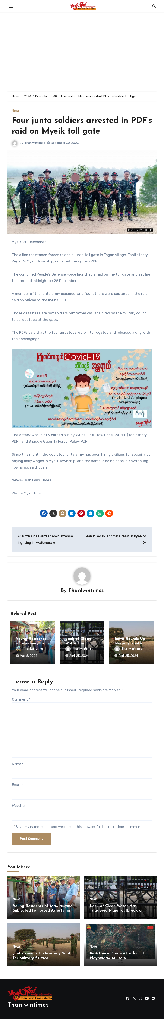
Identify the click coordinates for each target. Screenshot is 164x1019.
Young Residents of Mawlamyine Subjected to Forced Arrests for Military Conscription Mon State (42, 910)
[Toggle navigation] (10, 6)
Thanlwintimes (35, 143)
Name (17, 764)
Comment (21, 699)
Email (17, 785)
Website (18, 806)
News (16, 110)
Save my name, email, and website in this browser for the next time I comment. (79, 827)
